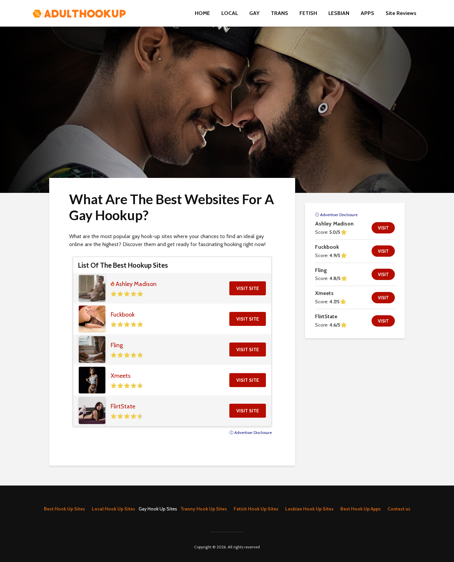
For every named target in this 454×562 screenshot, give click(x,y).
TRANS (279, 13)
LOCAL (229, 13)
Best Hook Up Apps (360, 509)
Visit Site (247, 288)
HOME (202, 13)
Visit (383, 227)
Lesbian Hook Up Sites (309, 509)
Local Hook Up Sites (113, 509)
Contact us (399, 509)
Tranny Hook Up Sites (203, 509)
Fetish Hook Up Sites (256, 509)
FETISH (308, 13)
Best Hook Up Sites (64, 509)
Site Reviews (401, 13)
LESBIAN (338, 13)
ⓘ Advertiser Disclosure (250, 432)
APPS (367, 13)
